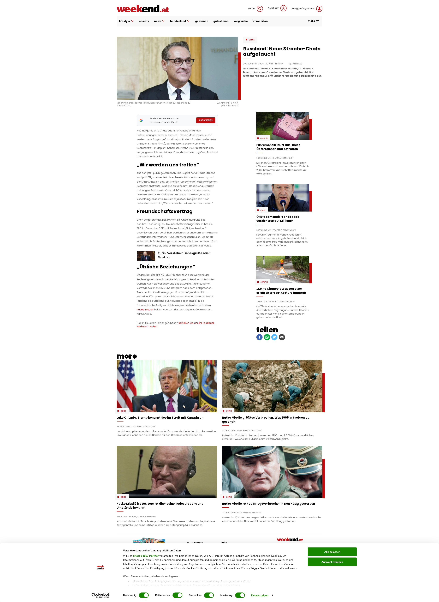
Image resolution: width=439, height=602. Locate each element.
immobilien (260, 21)
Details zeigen (259, 595)
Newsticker (273, 8)
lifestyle (124, 21)
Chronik (264, 138)
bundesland (178, 21)
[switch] (177, 595)
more (312, 21)
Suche (251, 8)
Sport (262, 210)
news (157, 21)
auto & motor (196, 542)
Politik (251, 39)
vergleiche (241, 21)
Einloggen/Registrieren (303, 8)
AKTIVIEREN (205, 120)
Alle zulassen (332, 551)
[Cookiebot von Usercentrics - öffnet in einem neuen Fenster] (100, 595)
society (144, 21)
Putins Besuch (145, 309)
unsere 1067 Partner (146, 555)
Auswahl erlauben (332, 561)
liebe (224, 542)
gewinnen (201, 21)
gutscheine (220, 21)
